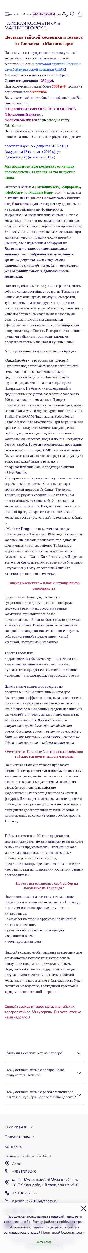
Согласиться (43, 1242)
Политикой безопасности (63, 1232)
